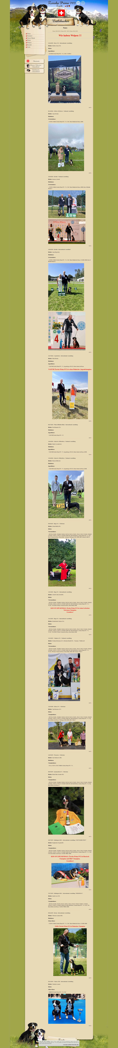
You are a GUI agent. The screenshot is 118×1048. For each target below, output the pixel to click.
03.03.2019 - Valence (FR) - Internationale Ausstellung (60, 981)
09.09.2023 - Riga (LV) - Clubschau (56, 523)
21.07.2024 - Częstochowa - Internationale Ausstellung (60, 356)
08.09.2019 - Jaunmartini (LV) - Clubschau (58, 772)
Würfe (29, 40)
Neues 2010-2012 (56, 31)
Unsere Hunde (31, 38)
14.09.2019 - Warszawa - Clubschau (56, 755)
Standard (29, 36)
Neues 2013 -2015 (65, 31)
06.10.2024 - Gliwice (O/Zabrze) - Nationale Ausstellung (61, 111)
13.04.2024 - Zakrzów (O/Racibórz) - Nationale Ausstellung (62, 458)
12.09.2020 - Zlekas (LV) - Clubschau (56, 706)
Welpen (29, 42)
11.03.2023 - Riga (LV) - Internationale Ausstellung (60, 618)
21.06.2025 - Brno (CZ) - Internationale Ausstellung (60, 43)
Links (28, 47)
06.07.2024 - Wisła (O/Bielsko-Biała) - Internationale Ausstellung (63, 424)
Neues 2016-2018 (74, 31)
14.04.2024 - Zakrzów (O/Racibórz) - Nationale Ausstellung (62, 441)
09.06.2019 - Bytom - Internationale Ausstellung (59, 913)
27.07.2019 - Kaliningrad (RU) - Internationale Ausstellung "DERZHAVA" (65, 893)
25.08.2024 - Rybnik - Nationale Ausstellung (58, 176)
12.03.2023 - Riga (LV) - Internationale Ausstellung (60, 592)
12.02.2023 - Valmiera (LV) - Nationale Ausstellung (60, 638)
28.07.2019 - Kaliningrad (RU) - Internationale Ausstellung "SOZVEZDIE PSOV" (67, 840)
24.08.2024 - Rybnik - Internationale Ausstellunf (59, 249)
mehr (90, 107)
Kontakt (29, 45)
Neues (29, 33)
